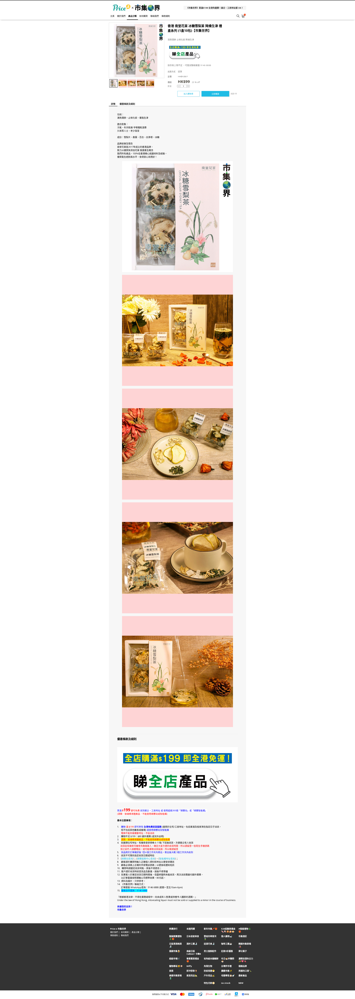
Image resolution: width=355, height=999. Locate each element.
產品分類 (132, 16)
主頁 (112, 16)
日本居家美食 (193, 936)
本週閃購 (191, 928)
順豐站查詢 (127, 858)
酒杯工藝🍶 (192, 943)
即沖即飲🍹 (192, 970)
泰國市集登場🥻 (175, 976)
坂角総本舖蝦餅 (211, 958)
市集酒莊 (243, 936)
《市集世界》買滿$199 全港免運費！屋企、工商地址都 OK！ (214, 7)
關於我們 (121, 16)
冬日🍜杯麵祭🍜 (227, 960)
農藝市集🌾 (226, 970)
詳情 (113, 103)
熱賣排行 (173, 928)
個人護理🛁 (226, 936)
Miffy (189, 966)
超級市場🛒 (174, 958)
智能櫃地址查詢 (167, 858)
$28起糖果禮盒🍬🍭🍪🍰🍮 (228, 930)
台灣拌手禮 (226, 966)
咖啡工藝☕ (226, 943)
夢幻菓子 (243, 951)
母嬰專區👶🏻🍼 (228, 975)
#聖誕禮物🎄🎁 (245, 930)
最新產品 (243, 975)
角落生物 (208, 966)
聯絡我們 (154, 16)
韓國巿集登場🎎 (245, 945)
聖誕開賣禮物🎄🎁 (175, 937)
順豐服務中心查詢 (146, 858)
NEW (241, 983)
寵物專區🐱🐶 (176, 966)
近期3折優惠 (227, 951)
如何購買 (143, 16)
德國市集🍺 (174, 951)
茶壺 (171, 970)
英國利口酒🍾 (245, 970)
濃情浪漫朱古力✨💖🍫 (246, 960)
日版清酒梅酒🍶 (175, 945)
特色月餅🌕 (209, 983)
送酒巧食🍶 (209, 943)
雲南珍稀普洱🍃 (210, 937)
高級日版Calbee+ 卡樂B (194, 952)
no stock (225, 983)
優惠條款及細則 (127, 103)
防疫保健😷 (209, 970)
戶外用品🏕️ (209, 975)
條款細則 (166, 16)
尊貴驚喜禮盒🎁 (193, 960)
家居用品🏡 (192, 975)
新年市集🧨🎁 (210, 928)
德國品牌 (243, 966)
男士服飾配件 (210, 951)
